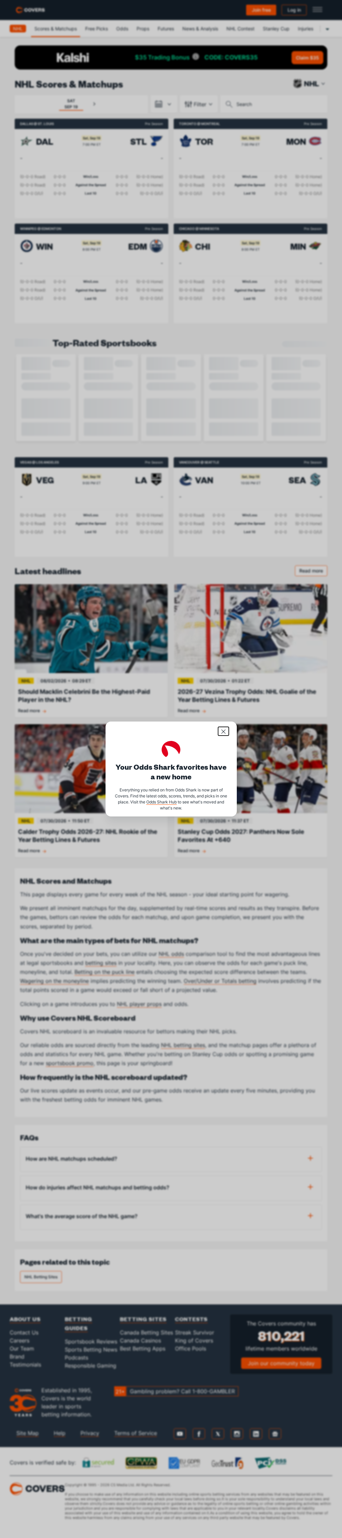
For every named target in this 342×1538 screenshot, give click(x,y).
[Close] (223, 731)
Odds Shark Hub (161, 801)
